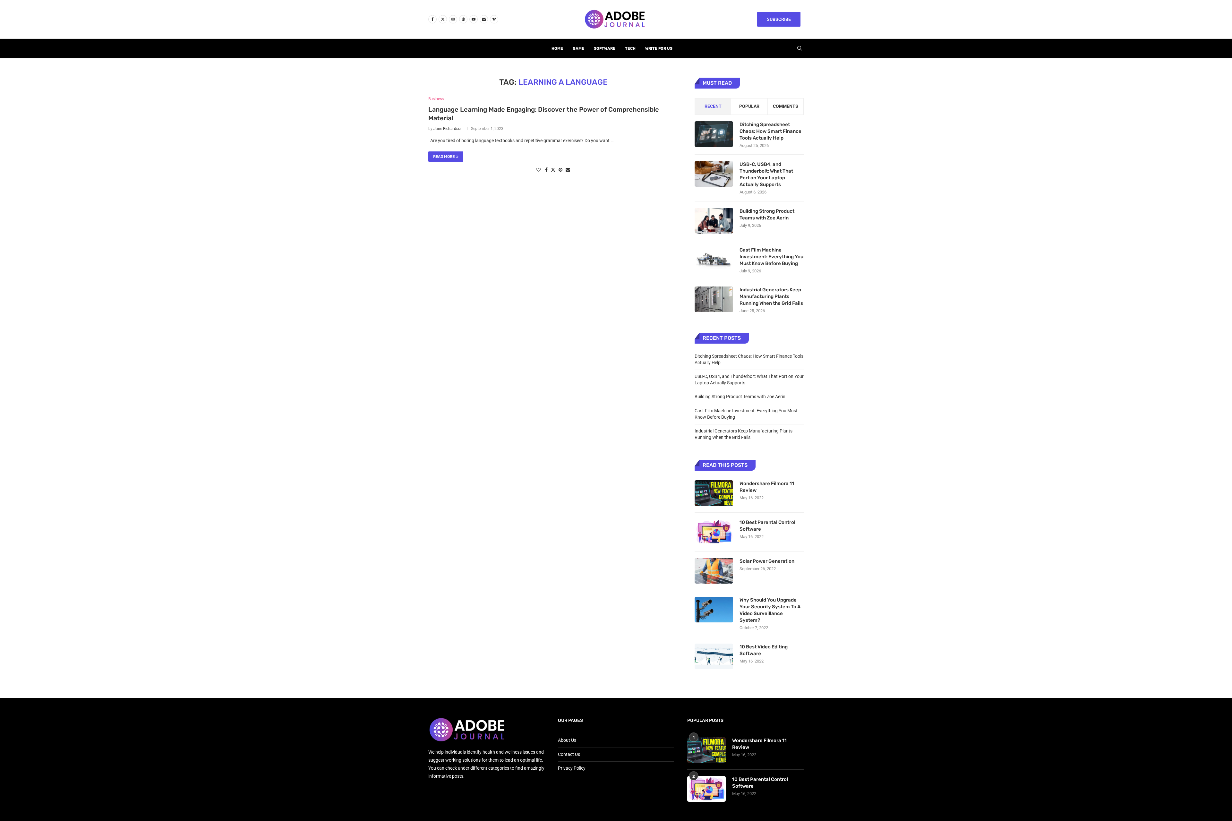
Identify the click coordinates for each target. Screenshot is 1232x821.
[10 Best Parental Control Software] (714, 532)
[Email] (484, 19)
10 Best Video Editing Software (764, 650)
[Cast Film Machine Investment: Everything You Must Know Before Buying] (714, 259)
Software (604, 48)
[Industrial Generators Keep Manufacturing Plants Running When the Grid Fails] (714, 299)
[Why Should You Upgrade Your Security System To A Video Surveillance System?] (714, 609)
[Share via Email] (568, 169)
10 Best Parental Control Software (767, 525)
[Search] (799, 48)
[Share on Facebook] (546, 169)
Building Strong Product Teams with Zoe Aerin (767, 214)
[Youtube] (473, 19)
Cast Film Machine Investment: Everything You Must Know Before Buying (771, 256)
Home (557, 48)
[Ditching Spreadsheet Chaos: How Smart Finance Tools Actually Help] (714, 134)
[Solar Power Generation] (714, 571)
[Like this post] (538, 169)
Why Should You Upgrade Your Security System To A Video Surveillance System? (770, 610)
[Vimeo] (494, 19)
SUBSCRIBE (779, 19)
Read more (444, 156)
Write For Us (658, 48)
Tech (630, 48)
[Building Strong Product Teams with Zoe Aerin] (714, 221)
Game (578, 48)
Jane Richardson (448, 128)
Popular (749, 106)
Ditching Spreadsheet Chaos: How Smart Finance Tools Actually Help (770, 131)
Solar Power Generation (767, 561)
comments (785, 106)
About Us (567, 740)
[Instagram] (453, 19)
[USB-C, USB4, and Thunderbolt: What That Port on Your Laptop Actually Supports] (714, 174)
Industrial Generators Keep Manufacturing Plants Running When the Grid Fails (771, 296)
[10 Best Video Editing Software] (714, 656)
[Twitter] (443, 19)
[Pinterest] (463, 19)
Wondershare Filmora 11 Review (767, 487)
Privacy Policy (572, 768)
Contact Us (569, 754)
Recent (713, 106)
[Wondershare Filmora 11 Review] (714, 493)
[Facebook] (432, 19)
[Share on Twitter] (553, 169)
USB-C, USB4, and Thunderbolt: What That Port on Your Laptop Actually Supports (766, 174)
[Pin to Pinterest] (560, 169)
